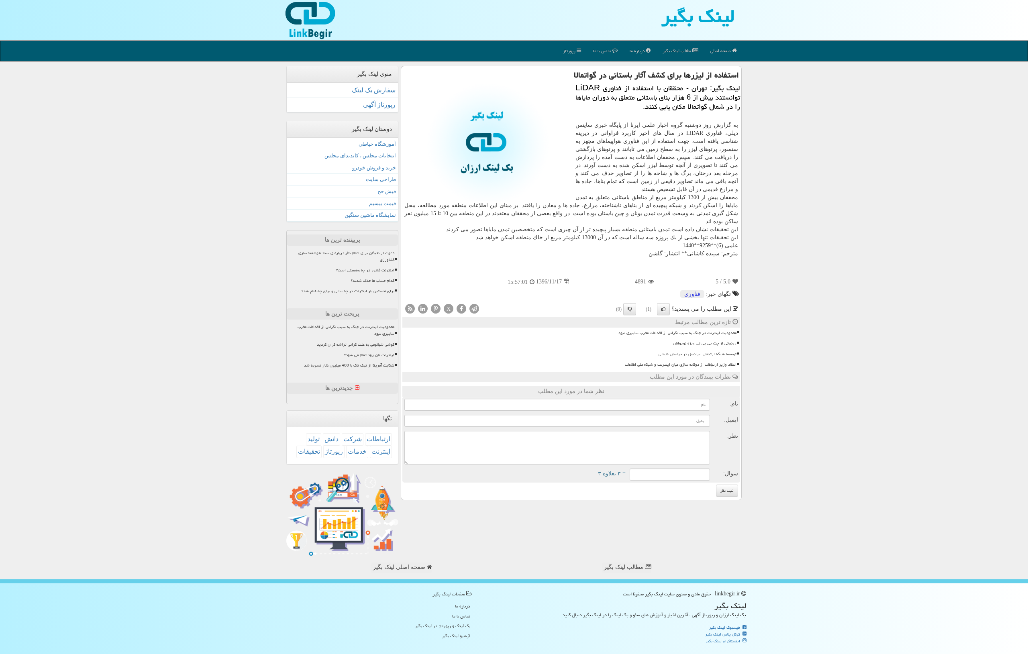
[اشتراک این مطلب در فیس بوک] (461, 308)
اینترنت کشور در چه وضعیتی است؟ (365, 270)
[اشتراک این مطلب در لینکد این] (422, 308)
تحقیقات (309, 451)
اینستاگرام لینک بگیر (723, 641)
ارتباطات (378, 439)
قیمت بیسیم (382, 203)
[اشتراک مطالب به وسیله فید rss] (410, 308)
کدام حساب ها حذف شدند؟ (372, 281)
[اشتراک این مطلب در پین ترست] (435, 308)
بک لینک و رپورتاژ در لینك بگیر (442, 625)
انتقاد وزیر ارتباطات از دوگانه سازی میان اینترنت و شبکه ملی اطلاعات (680, 365)
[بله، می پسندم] (663, 309)
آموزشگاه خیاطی (377, 144)
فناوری (692, 294)
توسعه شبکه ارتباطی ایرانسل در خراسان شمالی (697, 354)
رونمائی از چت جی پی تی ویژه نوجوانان (704, 343)
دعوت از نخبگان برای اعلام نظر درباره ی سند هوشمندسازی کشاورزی (346, 256)
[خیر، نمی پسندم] (629, 309)
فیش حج (386, 191)
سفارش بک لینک (374, 90)
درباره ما (638, 51)
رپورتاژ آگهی (379, 104)
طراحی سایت (381, 179)
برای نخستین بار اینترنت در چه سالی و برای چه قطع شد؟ (348, 291)
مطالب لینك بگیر (677, 51)
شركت (352, 439)
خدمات (357, 451)
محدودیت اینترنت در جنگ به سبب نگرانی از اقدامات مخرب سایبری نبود (677, 333)
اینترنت (380, 451)
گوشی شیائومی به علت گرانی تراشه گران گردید (355, 344)
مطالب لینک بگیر (624, 567)
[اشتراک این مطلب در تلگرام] (474, 308)
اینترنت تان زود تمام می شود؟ (369, 355)
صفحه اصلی (721, 51)
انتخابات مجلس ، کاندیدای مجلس (360, 156)
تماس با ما (602, 51)
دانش (331, 439)
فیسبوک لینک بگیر (725, 627)
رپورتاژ (570, 51)
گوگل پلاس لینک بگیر (723, 634)
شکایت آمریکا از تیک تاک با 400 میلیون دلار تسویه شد (349, 365)
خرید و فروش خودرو (374, 168)
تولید (314, 439)
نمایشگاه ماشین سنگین (370, 215)
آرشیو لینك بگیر (456, 636)
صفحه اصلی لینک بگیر (400, 567)
